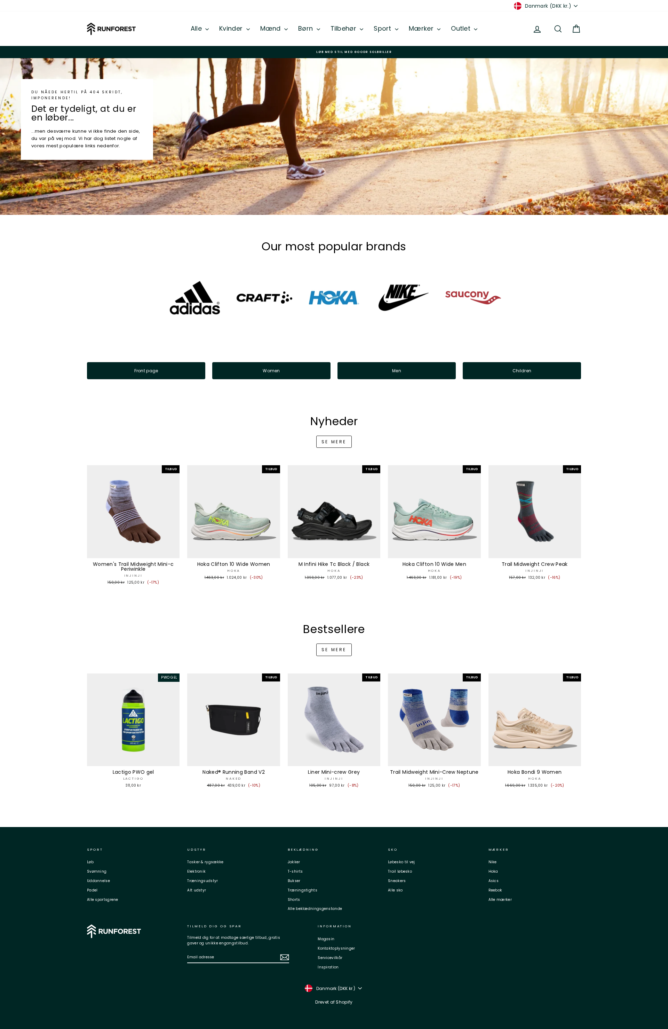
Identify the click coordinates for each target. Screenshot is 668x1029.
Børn (306, 28)
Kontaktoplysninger (336, 948)
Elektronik (196, 871)
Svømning (96, 871)
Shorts (294, 899)
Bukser (294, 880)
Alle (197, 28)
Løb (90, 862)
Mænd (271, 28)
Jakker (294, 862)
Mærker (422, 28)
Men (396, 371)
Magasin (326, 939)
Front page (146, 371)
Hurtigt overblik (133, 551)
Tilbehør (344, 28)
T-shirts (295, 871)
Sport (383, 28)
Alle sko (395, 890)
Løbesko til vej (401, 862)
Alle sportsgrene (102, 899)
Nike (492, 862)
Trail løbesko (400, 871)
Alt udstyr (196, 890)
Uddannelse (98, 880)
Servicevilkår (330, 957)
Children (521, 371)
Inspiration (328, 967)
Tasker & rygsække (205, 862)
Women (271, 371)
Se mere (334, 442)
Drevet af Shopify (333, 1002)
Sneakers (397, 880)
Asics (493, 880)
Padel (92, 890)
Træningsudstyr (202, 880)
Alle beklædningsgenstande (315, 908)
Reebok (495, 890)
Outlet (461, 28)
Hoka (493, 871)
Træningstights (302, 890)
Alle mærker (500, 899)
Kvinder (231, 28)
